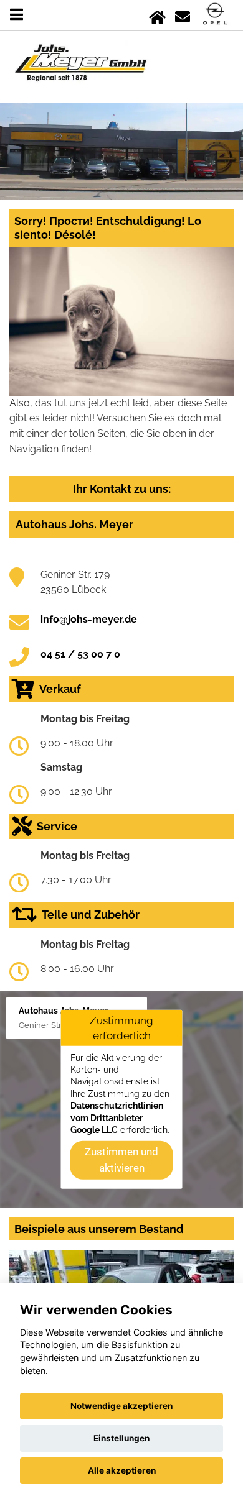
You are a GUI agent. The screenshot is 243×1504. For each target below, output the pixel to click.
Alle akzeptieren (122, 1470)
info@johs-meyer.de (88, 619)
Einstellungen (121, 1438)
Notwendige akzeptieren (121, 1406)
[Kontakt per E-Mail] (182, 14)
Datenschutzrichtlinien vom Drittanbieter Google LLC (116, 1118)
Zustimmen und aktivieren (121, 1159)
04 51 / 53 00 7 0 (80, 654)
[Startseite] (157, 14)
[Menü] (16, 14)
